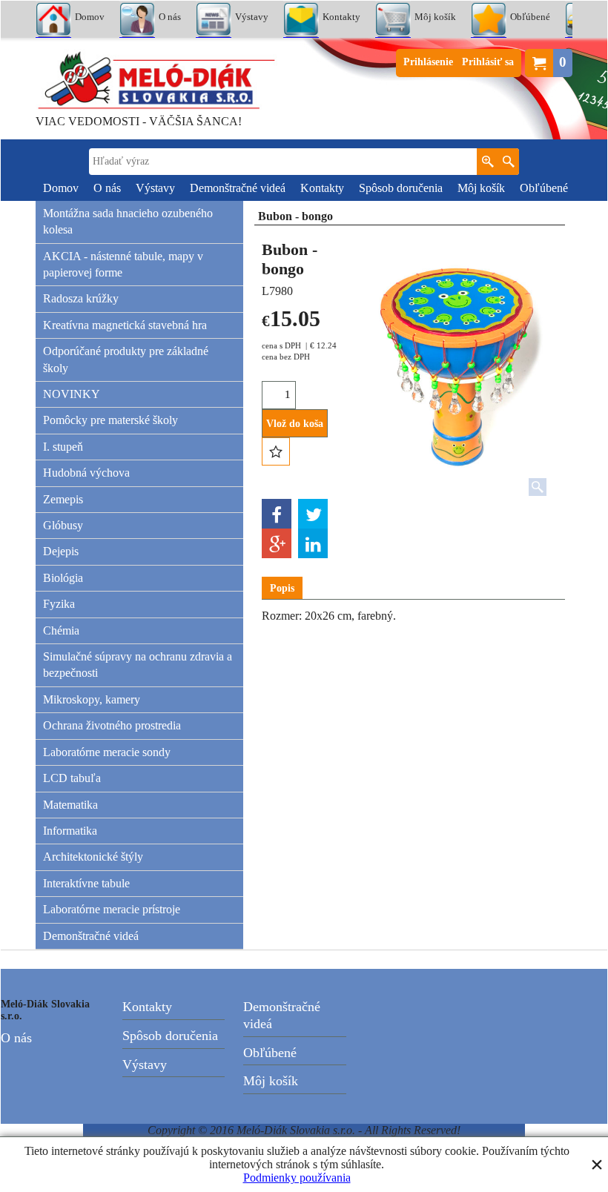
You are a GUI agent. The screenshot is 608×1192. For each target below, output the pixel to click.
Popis (282, 588)
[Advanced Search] (487, 161)
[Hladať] (508, 161)
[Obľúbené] (275, 451)
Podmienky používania (297, 1177)
